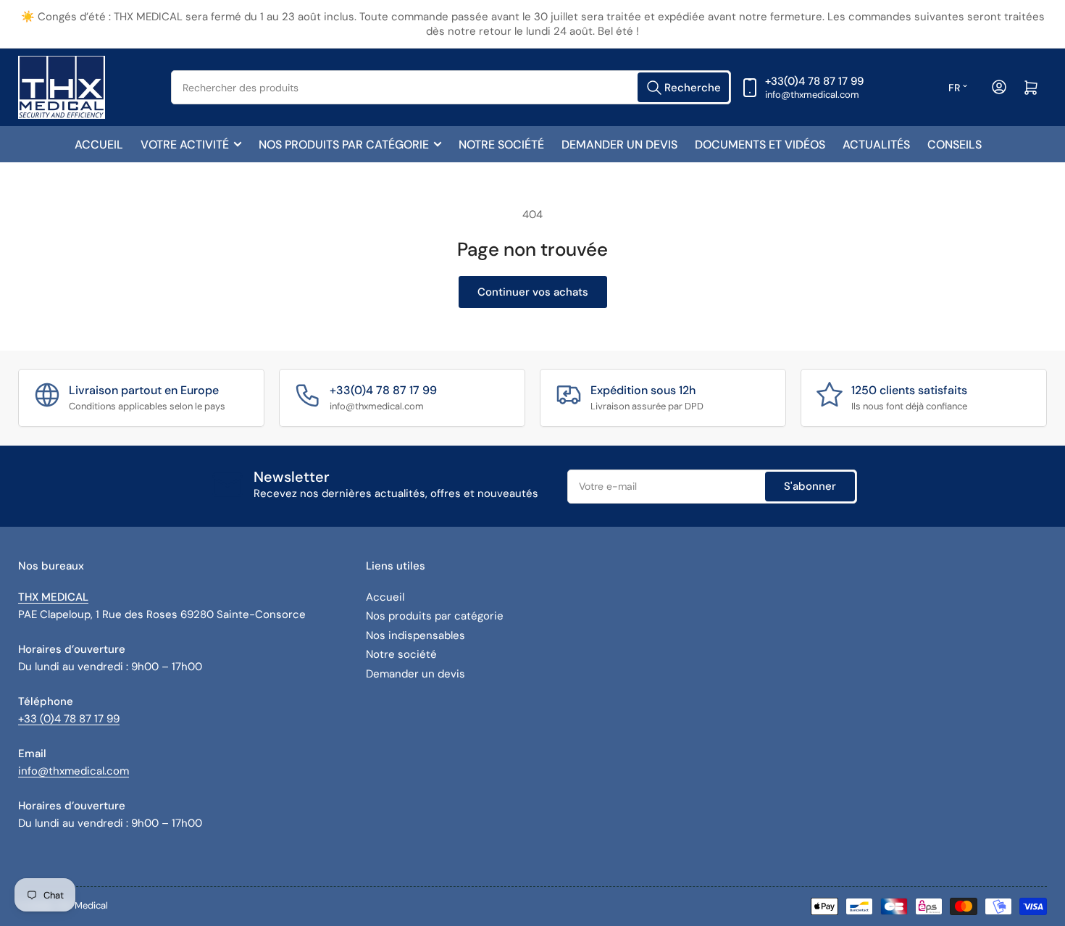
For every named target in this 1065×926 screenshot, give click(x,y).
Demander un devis (619, 144)
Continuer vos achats (532, 292)
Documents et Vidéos (760, 144)
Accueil (99, 144)
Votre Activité (185, 144)
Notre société (501, 144)
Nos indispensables (415, 635)
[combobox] (451, 87)
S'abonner (810, 486)
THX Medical (81, 905)
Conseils (954, 144)
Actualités (876, 144)
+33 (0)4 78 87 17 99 (69, 719)
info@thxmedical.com (73, 771)
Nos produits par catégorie (344, 144)
